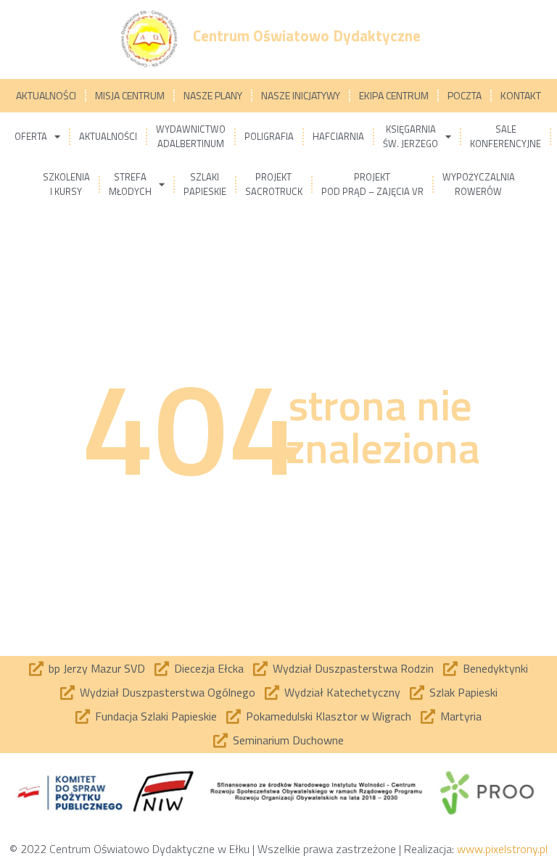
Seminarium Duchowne (288, 740)
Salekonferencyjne (505, 136)
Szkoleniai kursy (66, 184)
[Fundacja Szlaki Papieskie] (82, 717)
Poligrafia (269, 136)
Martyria (461, 716)
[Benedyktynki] (450, 669)
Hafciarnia (338, 136)
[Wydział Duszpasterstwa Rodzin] (260, 669)
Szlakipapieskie (204, 184)
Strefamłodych (130, 184)
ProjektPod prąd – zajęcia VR (372, 184)
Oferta (31, 136)
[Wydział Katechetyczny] (272, 693)
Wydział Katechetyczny (342, 692)
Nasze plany (212, 95)
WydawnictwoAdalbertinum (191, 136)
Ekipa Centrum (394, 95)
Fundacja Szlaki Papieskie (156, 716)
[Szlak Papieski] (417, 693)
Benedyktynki (495, 668)
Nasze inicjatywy (300, 95)
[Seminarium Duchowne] (220, 741)
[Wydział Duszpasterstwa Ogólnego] (67, 693)
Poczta (464, 95)
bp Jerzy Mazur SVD (97, 668)
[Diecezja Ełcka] (161, 669)
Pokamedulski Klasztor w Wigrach (328, 716)
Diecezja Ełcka (209, 668)
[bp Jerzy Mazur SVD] (36, 669)
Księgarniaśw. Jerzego (410, 136)
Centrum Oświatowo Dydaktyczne (307, 35)
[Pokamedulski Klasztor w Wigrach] (233, 717)
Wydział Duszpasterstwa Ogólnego (167, 692)
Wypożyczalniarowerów (478, 184)
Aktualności (46, 95)
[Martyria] (428, 717)
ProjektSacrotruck (273, 184)
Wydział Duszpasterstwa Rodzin (353, 668)
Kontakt (520, 95)
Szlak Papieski (463, 692)
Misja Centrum (130, 95)
